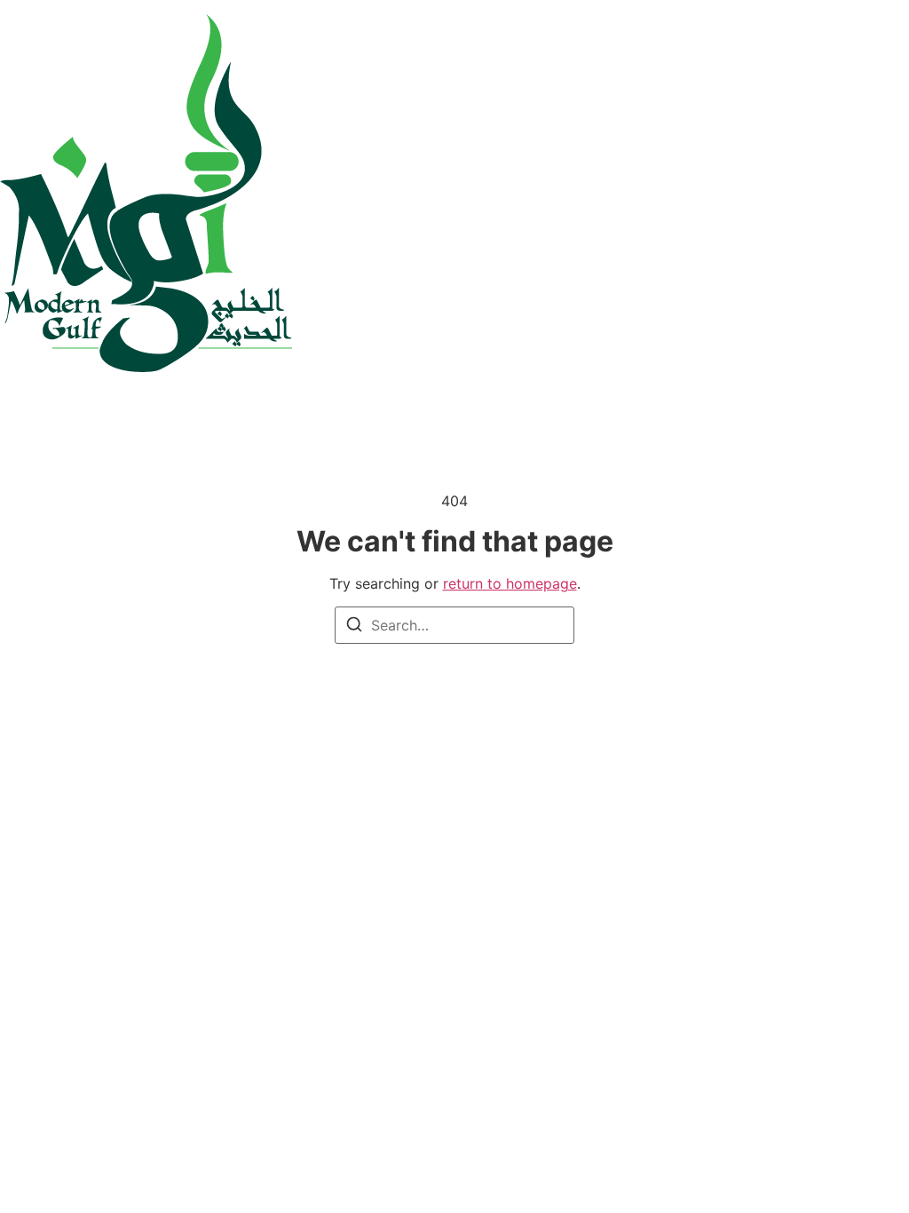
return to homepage (510, 583)
